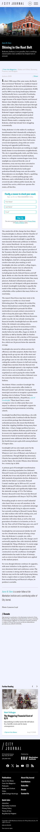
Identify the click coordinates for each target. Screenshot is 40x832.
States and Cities (24, 69)
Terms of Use (6, 811)
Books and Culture (8, 788)
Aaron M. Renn (6, 43)
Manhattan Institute (9, 806)
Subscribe (24, 785)
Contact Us (25, 793)
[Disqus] (20, 654)
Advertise (5, 803)
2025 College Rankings (10, 794)
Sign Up (20, 218)
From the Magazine (8, 783)
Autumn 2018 (6, 76)
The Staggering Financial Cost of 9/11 (18, 717)
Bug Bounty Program (9, 813)
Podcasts (5, 786)
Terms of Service (19, 222)
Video (4, 791)
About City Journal (27, 777)
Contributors (25, 781)
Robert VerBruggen (10, 712)
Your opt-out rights (7, 828)
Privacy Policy (31, 221)
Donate (6, 613)
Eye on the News (11, 732)
